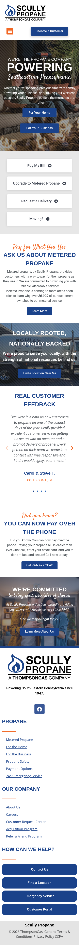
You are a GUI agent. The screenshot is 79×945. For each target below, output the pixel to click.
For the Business (18, 754)
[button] (9, 31)
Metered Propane (19, 739)
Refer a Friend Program (24, 836)
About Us (13, 807)
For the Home (16, 747)
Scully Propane (39, 925)
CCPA (59, 936)
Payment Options (19, 768)
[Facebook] (39, 709)
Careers (12, 814)
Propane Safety (17, 761)
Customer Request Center (26, 822)
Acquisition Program (21, 829)
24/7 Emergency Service (24, 776)
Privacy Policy (43, 936)
